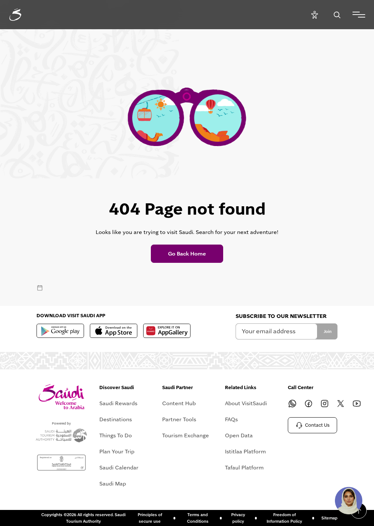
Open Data (239, 435)
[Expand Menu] (358, 15)
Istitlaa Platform (245, 451)
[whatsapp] (292, 403)
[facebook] (308, 403)
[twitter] (340, 403)
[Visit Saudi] (61, 396)
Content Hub (179, 403)
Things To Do (115, 435)
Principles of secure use (150, 517)
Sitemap (329, 518)
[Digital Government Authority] (61, 463)
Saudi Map (112, 484)
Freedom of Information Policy (284, 517)
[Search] (337, 15)
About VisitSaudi (246, 403)
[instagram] (324, 403)
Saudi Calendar (118, 468)
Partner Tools (179, 419)
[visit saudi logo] (23, 14)
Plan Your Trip (116, 451)
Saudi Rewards (118, 403)
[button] (348, 500)
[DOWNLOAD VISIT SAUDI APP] (60, 331)
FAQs (231, 419)
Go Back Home (187, 254)
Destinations (115, 419)
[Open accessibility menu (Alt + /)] (314, 15)
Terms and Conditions (198, 517)
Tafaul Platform (244, 468)
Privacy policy (238, 517)
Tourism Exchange (185, 435)
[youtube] (356, 403)
